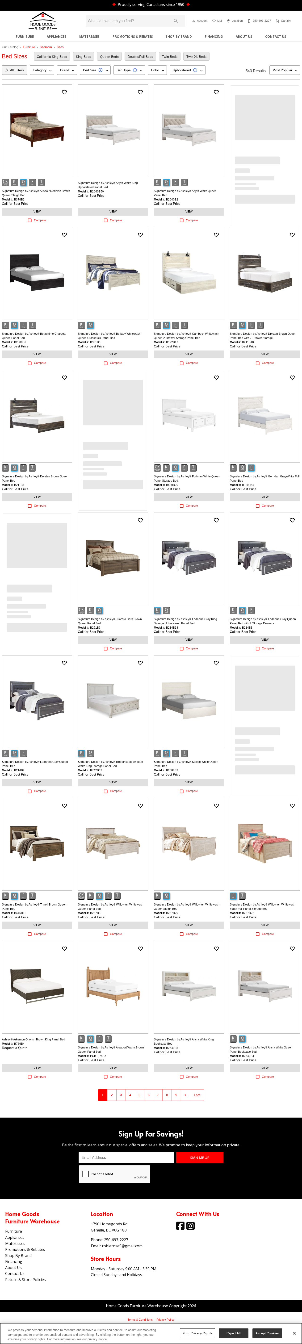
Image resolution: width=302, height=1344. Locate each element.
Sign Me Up (199, 1157)
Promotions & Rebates (133, 36)
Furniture (25, 36)
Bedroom (46, 47)
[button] (194, 21)
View (37, 211)
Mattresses (89, 36)
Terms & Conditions (140, 1319)
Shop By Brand (179, 36)
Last (197, 1095)
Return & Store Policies (25, 1279)
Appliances (56, 36)
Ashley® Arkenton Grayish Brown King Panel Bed (33, 1039)
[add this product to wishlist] (64, 92)
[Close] (294, 1333)
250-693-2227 (116, 1239)
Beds (60, 47)
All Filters (17, 70)
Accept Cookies (267, 1333)
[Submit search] (175, 21)
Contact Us (275, 36)
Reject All (233, 1333)
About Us (244, 36)
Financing (214, 36)
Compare (40, 220)
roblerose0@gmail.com (122, 1245)
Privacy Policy (165, 1319)
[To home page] (43, 21)
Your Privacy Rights (197, 1333)
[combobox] (42, 70)
